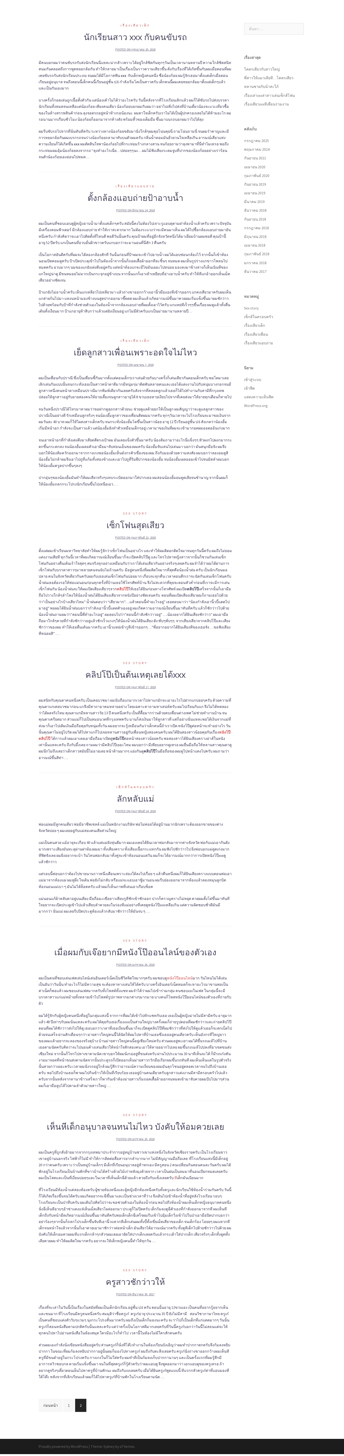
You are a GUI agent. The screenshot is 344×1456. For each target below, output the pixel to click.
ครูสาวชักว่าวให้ (135, 1282)
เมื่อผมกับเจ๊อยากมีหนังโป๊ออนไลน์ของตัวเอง (135, 952)
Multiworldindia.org (73, 9)
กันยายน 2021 (255, 158)
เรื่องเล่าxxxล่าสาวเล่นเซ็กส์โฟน (269, 95)
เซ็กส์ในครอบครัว (232, 14)
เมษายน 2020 (254, 167)
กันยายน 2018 (255, 219)
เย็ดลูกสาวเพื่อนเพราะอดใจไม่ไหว (135, 352)
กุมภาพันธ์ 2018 (256, 254)
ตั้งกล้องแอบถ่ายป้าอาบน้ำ (135, 198)
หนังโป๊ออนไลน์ (180, 978)
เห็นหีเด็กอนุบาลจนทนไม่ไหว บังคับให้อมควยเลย (135, 1127)
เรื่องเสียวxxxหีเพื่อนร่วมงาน (266, 104)
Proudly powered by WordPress (63, 1446)
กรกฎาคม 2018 (256, 228)
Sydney (108, 1446)
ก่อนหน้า (50, 1405)
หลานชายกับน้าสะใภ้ (261, 86)
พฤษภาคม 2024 (257, 149)
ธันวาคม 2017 (255, 271)
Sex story (205, 14)
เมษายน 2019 (254, 193)
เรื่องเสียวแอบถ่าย (289, 14)
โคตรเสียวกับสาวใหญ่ (262, 69)
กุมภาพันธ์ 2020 (256, 175)
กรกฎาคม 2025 (256, 140)
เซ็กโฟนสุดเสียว (135, 525)
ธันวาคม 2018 (255, 210)
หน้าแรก (185, 14)
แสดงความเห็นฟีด (259, 397)
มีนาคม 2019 (254, 201)
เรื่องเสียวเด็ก (261, 14)
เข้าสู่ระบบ (252, 379)
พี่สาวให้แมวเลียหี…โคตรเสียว (268, 77)
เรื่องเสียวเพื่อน (256, 334)
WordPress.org (256, 405)
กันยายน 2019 (255, 184)
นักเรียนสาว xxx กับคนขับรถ (135, 37)
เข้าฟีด (249, 388)
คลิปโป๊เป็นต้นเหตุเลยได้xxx (135, 675)
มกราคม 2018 (255, 262)
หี (175, 1177)
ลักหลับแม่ (135, 799)
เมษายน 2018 (254, 245)
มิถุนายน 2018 (255, 236)
